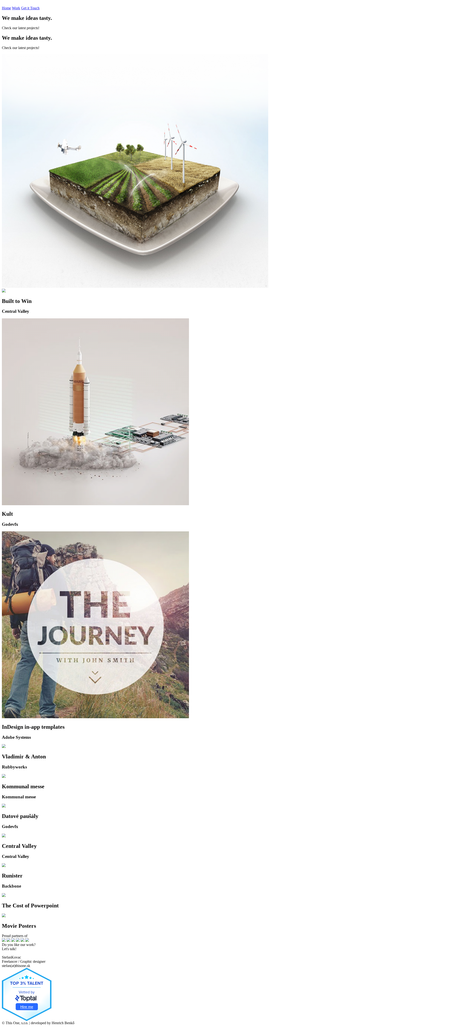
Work (16, 8)
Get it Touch (30, 8)
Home (6, 8)
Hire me (26, 1006)
